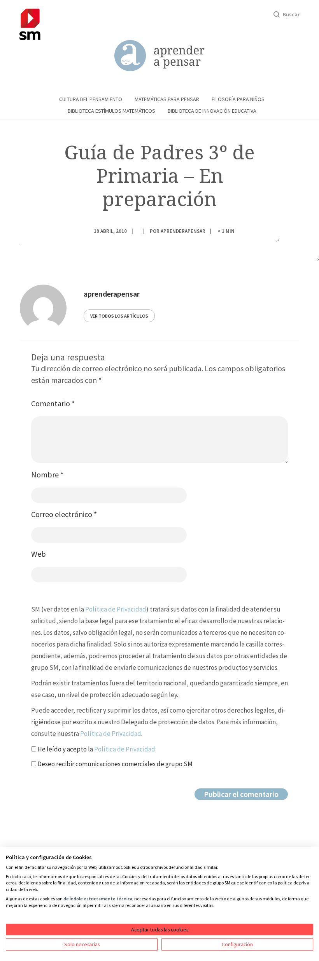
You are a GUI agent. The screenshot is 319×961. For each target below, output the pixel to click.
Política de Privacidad (115, 609)
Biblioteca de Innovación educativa (212, 110)
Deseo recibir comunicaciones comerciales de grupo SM (114, 764)
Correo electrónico (64, 514)
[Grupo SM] (29, 23)
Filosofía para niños (238, 99)
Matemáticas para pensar (167, 99)
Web (38, 554)
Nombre (47, 474)
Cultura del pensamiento (90, 99)
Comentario (53, 403)
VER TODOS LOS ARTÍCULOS (119, 316)
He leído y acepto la (95, 749)
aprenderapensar (183, 230)
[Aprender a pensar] (159, 56)
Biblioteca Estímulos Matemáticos (111, 110)
